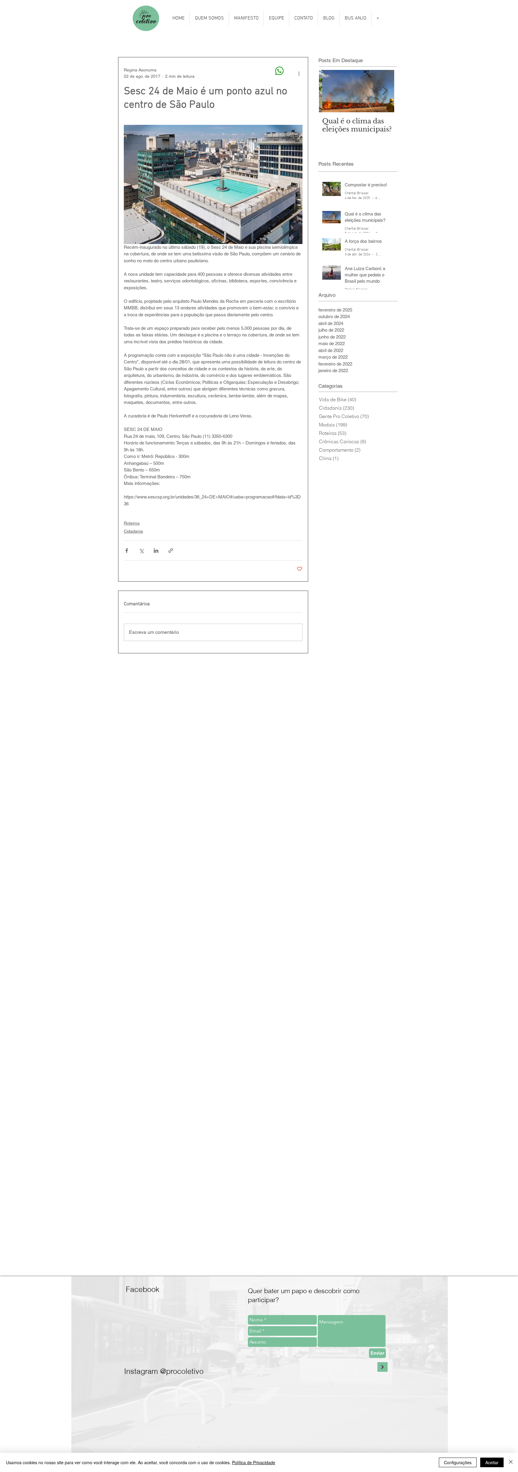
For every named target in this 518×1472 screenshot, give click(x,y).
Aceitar (492, 1462)
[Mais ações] (298, 73)
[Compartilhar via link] (171, 550)
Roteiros (132, 523)
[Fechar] (510, 1462)
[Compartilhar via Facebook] (127, 550)
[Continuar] (382, 1367)
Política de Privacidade (253, 1462)
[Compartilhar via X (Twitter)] (141, 550)
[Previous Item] (328, 91)
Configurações (458, 1462)
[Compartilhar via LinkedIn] (156, 550)
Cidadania (133, 531)
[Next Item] (384, 91)
